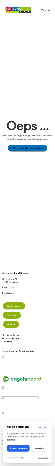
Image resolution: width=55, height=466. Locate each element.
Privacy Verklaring (10, 338)
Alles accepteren (18, 448)
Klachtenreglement (10, 335)
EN (45, 427)
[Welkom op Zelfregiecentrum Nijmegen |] (20, 10)
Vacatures (12, 315)
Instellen (39, 448)
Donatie (11, 324)
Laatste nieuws (14, 306)
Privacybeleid (43, 458)
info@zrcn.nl (9, 293)
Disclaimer (7, 341)
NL (40, 427)
